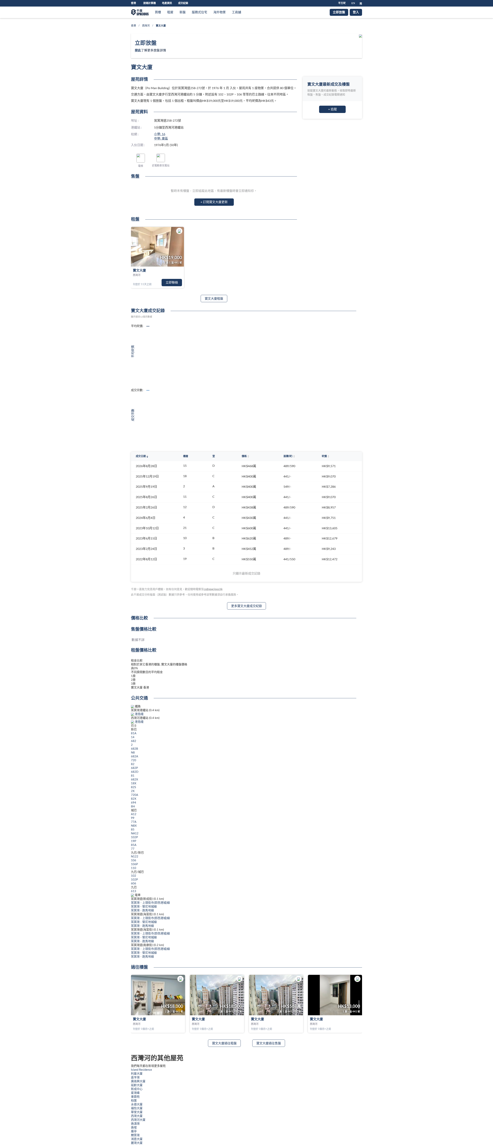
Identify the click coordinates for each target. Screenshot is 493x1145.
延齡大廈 (137, 1085)
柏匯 (134, 1100)
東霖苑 (135, 1096)
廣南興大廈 (138, 1081)
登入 (356, 12)
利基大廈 (137, 1073)
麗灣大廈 (137, 1143)
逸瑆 (134, 1127)
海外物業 (219, 12)
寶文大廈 (139, 270)
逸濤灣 (135, 1123)
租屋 (170, 12)
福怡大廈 (137, 1108)
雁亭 (134, 1131)
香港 (133, 25)
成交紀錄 (183, 3)
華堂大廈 (137, 1112)
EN (353, 3)
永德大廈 (137, 1104)
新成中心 (137, 1089)
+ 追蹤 (332, 109)
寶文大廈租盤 (214, 298)
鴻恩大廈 (137, 1139)
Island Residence (141, 1069)
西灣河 (146, 25)
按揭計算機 (149, 3)
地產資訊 (167, 3)
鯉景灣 (135, 1135)
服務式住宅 (199, 12)
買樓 (158, 12)
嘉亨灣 (135, 1077)
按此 (138, 50)
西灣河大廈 (138, 1119)
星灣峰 (135, 1092)
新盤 (182, 12)
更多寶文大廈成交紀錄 (246, 606)
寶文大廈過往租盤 (224, 1043)
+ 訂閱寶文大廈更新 (214, 202)
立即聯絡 (172, 282)
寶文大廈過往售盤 (268, 1043)
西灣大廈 (137, 1116)
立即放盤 (339, 12)
